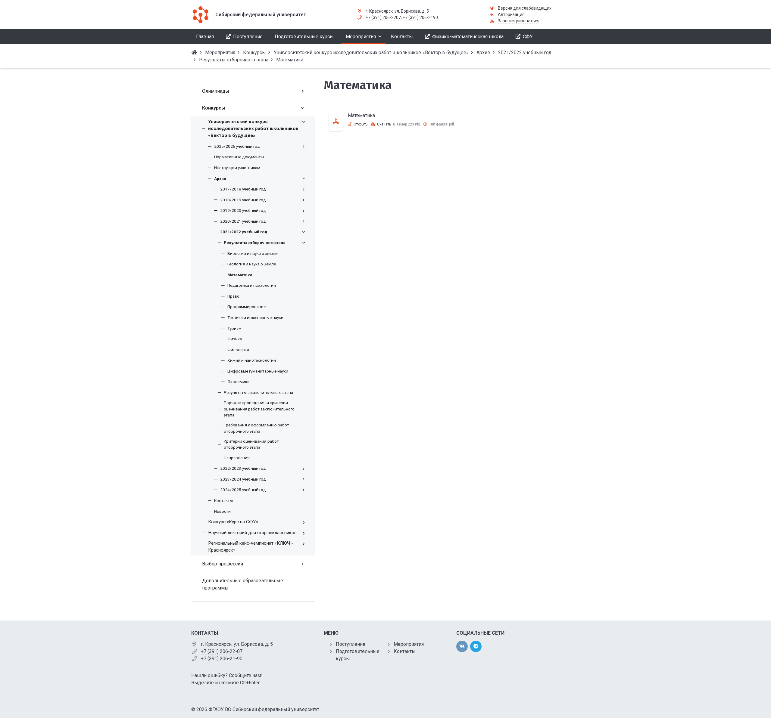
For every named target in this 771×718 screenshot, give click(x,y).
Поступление (350, 644)
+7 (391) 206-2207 (383, 17)
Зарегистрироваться (518, 20)
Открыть (360, 124)
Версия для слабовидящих (524, 8)
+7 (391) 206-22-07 (221, 651)
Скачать (384, 124)
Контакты (405, 651)
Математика (361, 115)
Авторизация (511, 14)
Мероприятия (409, 644)
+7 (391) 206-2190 (420, 17)
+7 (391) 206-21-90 (221, 658)
